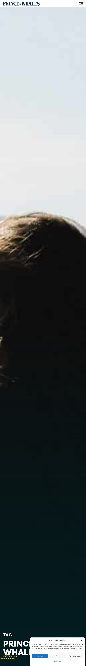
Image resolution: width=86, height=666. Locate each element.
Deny (57, 656)
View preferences (75, 656)
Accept (40, 656)
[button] (82, 640)
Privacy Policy (57, 661)
